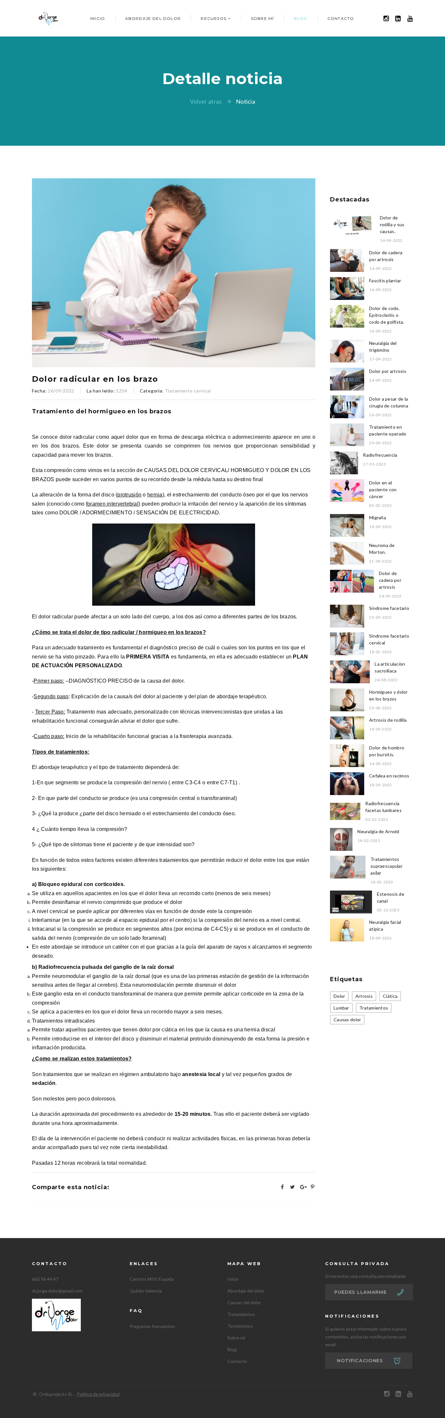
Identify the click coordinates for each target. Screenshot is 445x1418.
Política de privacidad (98, 1394)
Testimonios (240, 1326)
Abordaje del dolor (153, 18)
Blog (301, 18)
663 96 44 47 (45, 1279)
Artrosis (364, 996)
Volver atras (206, 101)
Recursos (213, 18)
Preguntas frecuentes (152, 1326)
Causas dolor (347, 1019)
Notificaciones (360, 1361)
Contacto (340, 18)
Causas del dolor (244, 1302)
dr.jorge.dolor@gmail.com (57, 1290)
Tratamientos (373, 1008)
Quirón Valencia (146, 1290)
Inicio (97, 18)
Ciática (390, 996)
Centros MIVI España (152, 1279)
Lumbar (341, 1008)
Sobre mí (262, 18)
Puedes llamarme (360, 1292)
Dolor (339, 996)
